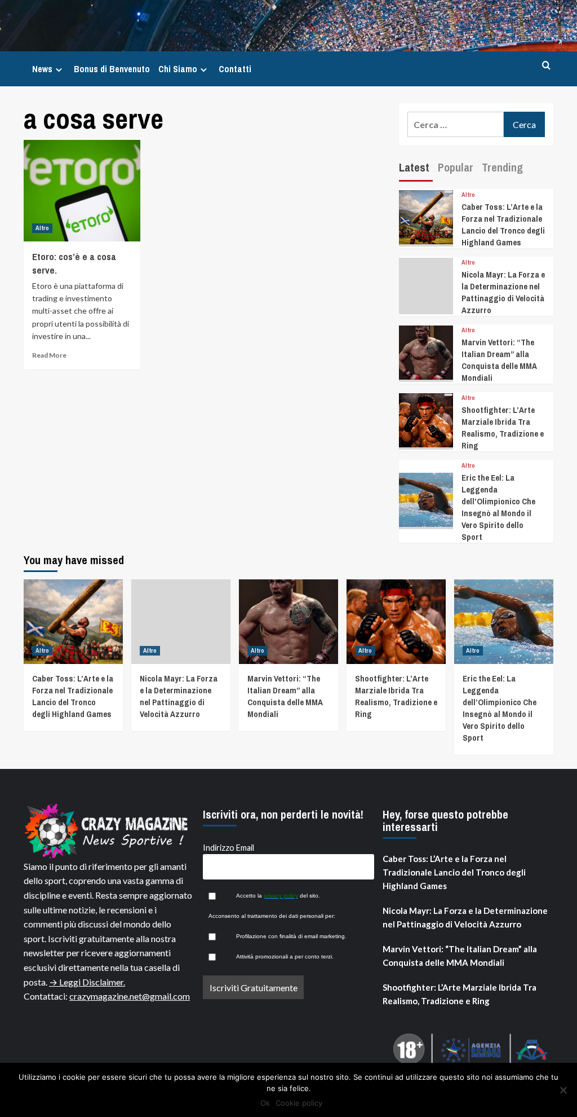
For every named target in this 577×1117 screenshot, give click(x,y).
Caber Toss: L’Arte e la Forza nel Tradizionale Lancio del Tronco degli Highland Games (503, 224)
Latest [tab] (414, 167)
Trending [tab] (502, 167)
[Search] (546, 66)
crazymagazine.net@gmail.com (129, 996)
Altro (42, 228)
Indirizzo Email (228, 847)
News (42, 69)
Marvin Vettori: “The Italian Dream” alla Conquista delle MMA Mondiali (499, 360)
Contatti (235, 69)
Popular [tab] (455, 167)
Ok (265, 1102)
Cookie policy (299, 1102)
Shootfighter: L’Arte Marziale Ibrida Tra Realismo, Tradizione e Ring (502, 427)
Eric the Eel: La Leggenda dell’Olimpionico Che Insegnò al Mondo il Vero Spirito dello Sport (498, 507)
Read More (49, 355)
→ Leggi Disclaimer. (87, 982)
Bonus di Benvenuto (112, 69)
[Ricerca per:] (455, 124)
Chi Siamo (177, 69)
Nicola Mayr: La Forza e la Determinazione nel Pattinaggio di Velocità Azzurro (503, 292)
